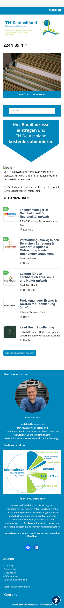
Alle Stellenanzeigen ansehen (19, 353)
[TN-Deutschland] (32, 27)
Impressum (33, 604)
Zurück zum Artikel (32, 94)
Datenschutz (46, 604)
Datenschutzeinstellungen (16, 586)
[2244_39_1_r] (32, 89)
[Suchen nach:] (32, 111)
